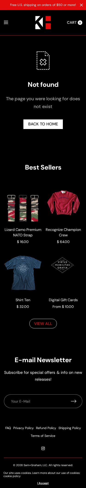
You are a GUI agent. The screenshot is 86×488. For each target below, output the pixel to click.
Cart (72, 22)
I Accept (43, 483)
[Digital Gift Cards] (63, 273)
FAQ (8, 428)
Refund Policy (46, 428)
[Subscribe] (76, 401)
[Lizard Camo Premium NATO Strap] (23, 203)
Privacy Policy (23, 428)
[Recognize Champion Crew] (63, 203)
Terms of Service (43, 436)
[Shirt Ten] (23, 273)
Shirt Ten (23, 300)
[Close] (81, 5)
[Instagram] (43, 448)
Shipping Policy (69, 428)
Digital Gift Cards (63, 300)
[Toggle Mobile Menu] (9, 23)
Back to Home (43, 124)
